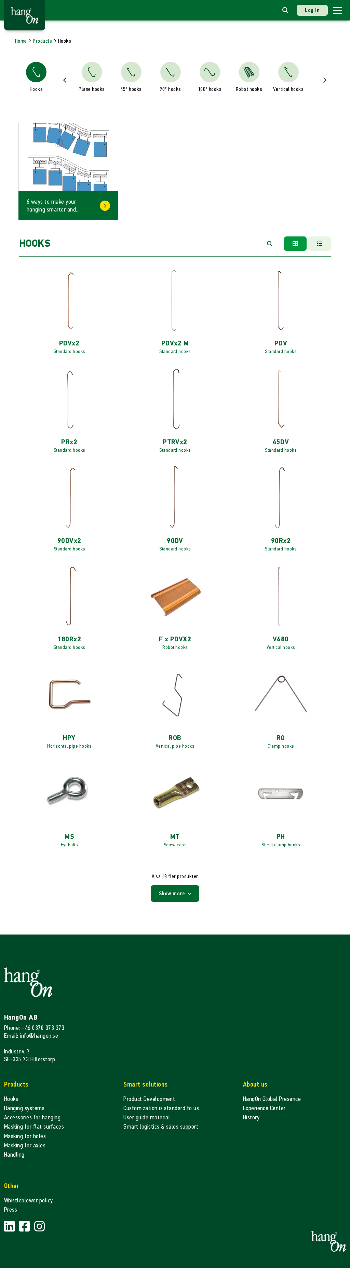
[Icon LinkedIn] (10, 1227)
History (251, 1117)
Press (10, 1210)
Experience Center (264, 1108)
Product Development (149, 1099)
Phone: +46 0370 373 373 (34, 1028)
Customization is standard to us (161, 1108)
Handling (14, 1155)
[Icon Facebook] (25, 1227)
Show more (172, 893)
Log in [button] (312, 10)
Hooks (11, 1099)
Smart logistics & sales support (160, 1127)
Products (42, 40)
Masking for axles (24, 1145)
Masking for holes (25, 1136)
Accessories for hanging (32, 1117)
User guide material (146, 1117)
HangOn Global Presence (272, 1099)
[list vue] (319, 243)
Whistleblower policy (28, 1200)
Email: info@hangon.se (31, 1036)
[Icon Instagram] (39, 1227)
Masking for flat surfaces (34, 1127)
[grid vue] (295, 243)
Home (21, 40)
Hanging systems (24, 1108)
